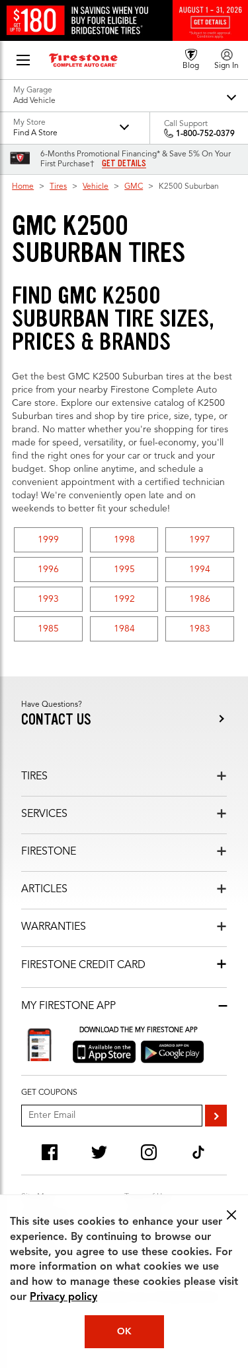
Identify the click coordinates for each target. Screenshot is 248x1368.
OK (124, 1331)
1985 (48, 629)
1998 (124, 539)
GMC (133, 187)
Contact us (56, 719)
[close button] (231, 1214)
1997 (199, 539)
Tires (58, 187)
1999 (48, 539)
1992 (124, 599)
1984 (124, 629)
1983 (199, 629)
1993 (48, 599)
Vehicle (95, 187)
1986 (199, 599)
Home (23, 187)
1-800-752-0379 (205, 134)
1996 (48, 569)
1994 (199, 569)
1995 (124, 569)
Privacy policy (63, 1297)
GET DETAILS (124, 163)
